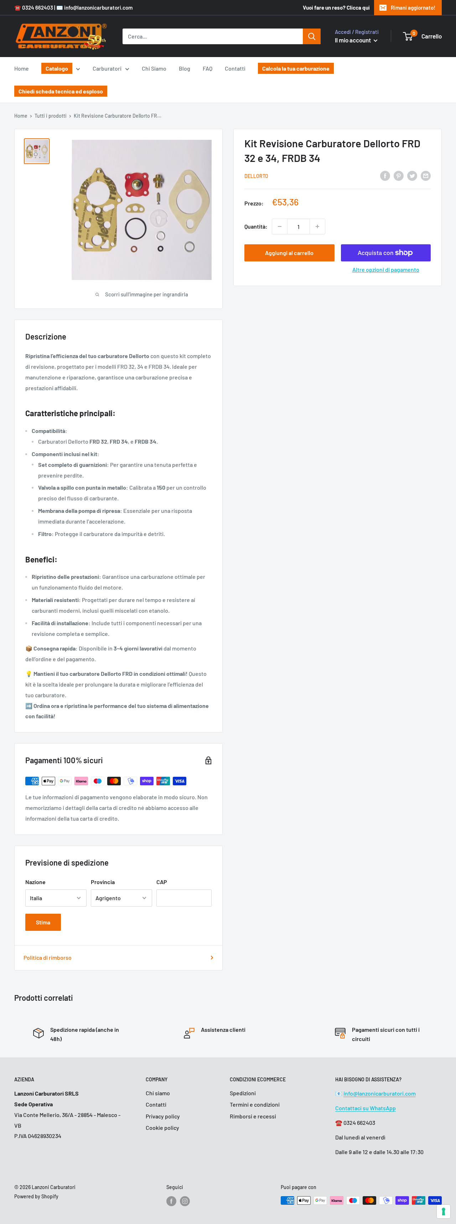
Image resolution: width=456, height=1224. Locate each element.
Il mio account (353, 40)
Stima (43, 922)
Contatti (235, 68)
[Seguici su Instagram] (185, 1201)
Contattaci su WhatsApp (365, 1108)
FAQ (207, 68)
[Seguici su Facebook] (171, 1201)
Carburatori (107, 68)
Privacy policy (163, 1116)
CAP (161, 881)
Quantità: (256, 226)
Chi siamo (158, 1093)
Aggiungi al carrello (289, 252)
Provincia (103, 881)
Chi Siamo (154, 68)
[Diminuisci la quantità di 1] (279, 226)
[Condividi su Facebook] (385, 175)
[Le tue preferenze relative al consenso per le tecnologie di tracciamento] (443, 1211)
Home (21, 68)
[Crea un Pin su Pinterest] (399, 175)
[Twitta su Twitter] (412, 175)
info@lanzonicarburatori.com (379, 1093)
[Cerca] (312, 36)
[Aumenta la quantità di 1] (317, 226)
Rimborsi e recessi (253, 1116)
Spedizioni (243, 1093)
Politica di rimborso (48, 957)
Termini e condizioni (255, 1104)
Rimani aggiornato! (413, 7)
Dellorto (256, 176)
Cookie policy (162, 1127)
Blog (184, 68)
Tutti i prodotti (51, 116)
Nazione (35, 881)
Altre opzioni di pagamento (385, 269)
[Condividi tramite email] (426, 175)
